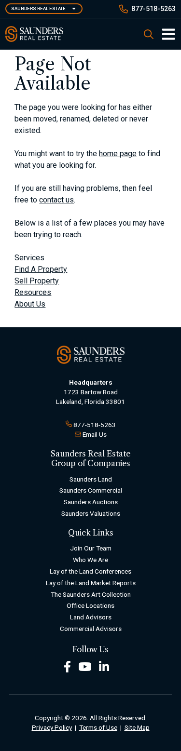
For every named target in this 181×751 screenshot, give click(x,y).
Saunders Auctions (91, 502)
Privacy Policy (52, 727)
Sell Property (36, 280)
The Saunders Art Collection (91, 594)
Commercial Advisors (91, 628)
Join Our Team (90, 548)
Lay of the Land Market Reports (91, 583)
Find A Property (40, 269)
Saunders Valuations (90, 513)
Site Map (137, 727)
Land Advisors (90, 617)
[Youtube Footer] (85, 666)
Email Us (95, 434)
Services (29, 257)
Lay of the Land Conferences (90, 571)
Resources (32, 292)
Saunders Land (91, 479)
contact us (56, 199)
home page (118, 153)
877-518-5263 (153, 9)
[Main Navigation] (164, 34)
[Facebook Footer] (67, 666)
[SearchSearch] (148, 34)
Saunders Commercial (90, 490)
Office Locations (90, 605)
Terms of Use (98, 727)
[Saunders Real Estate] (34, 34)
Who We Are (90, 559)
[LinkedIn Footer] (104, 666)
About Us (29, 303)
